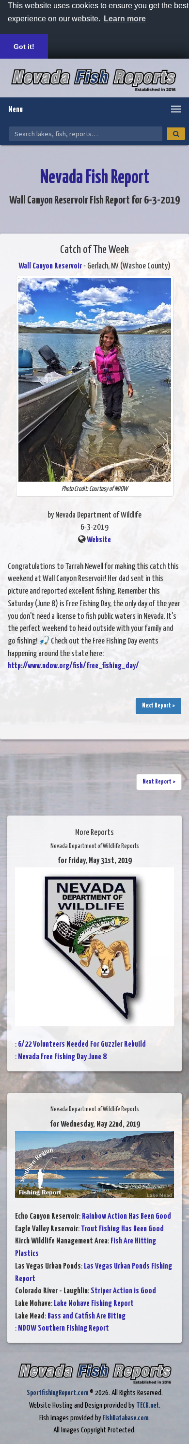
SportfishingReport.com (57, 1393)
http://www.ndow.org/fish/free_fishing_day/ (73, 666)
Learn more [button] (125, 19)
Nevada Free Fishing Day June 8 (62, 1057)
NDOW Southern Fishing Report (63, 1328)
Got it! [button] (24, 46)
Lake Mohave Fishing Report (94, 1304)
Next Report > (158, 706)
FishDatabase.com (125, 1418)
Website (99, 540)
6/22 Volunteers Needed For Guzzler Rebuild (82, 1044)
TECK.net (147, 1405)
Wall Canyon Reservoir (50, 266)
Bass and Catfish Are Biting (86, 1316)
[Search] (176, 133)
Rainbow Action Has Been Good (126, 1216)
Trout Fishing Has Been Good (122, 1229)
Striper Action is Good (123, 1291)
